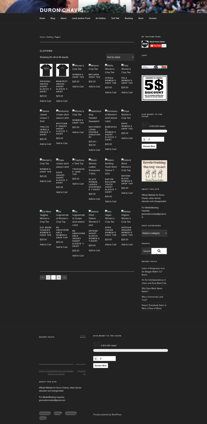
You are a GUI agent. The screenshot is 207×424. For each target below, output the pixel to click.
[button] (84, 336)
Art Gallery (101, 18)
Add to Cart (45, 101)
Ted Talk (115, 18)
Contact (153, 18)
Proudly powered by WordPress (107, 414)
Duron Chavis (62, 10)
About (63, 18)
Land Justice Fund (81, 18)
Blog (53, 18)
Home (42, 18)
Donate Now (149, 146)
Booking (129, 18)
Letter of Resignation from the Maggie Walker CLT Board (153, 271)
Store (140, 18)
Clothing (49, 37)
